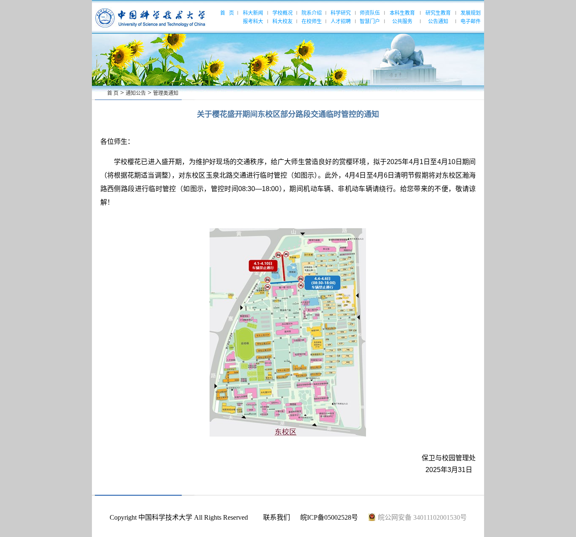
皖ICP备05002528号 (329, 517)
